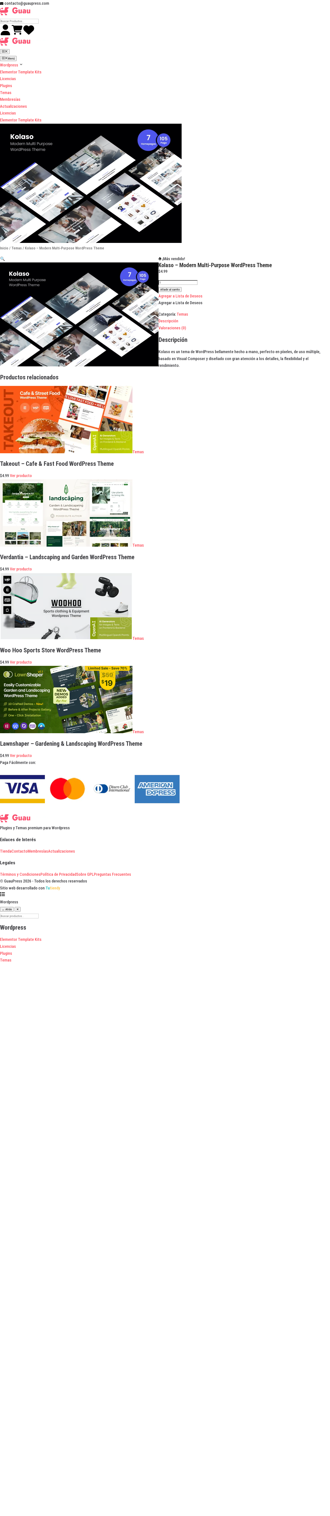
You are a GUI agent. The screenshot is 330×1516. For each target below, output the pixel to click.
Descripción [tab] (168, 321)
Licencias (8, 78)
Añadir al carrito (170, 289)
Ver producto (21, 475)
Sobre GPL (85, 874)
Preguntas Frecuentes (112, 874)
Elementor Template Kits (21, 72)
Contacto (19, 851)
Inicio (4, 248)
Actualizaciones (13, 106)
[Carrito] (17, 33)
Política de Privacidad (58, 874)
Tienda (5, 851)
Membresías (10, 99)
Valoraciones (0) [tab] (172, 328)
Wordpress (9, 65)
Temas (5, 92)
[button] (2, 258)
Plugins (6, 85)
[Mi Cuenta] (6, 33)
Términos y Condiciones (20, 874)
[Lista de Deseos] (28, 33)
